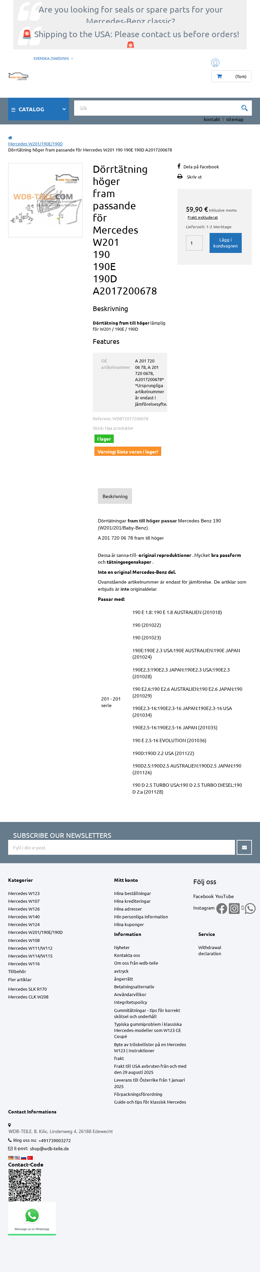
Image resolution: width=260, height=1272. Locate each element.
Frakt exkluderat (203, 217)
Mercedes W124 (24, 924)
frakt (119, 1058)
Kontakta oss (127, 955)
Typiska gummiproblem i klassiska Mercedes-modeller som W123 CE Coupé (148, 1030)
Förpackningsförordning (138, 1094)
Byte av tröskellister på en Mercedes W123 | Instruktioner (150, 1047)
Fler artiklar (19, 979)
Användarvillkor (130, 994)
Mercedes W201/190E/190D (35, 932)
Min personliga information (141, 916)
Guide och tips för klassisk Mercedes (150, 1102)
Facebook (203, 896)
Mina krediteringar (132, 901)
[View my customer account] (216, 62)
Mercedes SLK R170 (27, 989)
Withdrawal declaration (209, 950)
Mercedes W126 (24, 909)
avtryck (121, 971)
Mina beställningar (132, 893)
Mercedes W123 (24, 893)
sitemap (234, 119)
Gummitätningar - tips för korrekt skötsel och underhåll (147, 1013)
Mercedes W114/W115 (30, 956)
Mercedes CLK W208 (28, 996)
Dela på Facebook (201, 166)
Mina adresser (128, 909)
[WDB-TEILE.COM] (18, 74)
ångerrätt (123, 979)
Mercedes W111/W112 (30, 948)
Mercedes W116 (24, 963)
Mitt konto (126, 880)
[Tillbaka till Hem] (10, 137)
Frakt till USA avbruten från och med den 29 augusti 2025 (150, 1069)
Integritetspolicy (130, 1002)
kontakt (212, 119)
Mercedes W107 (24, 901)
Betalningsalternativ (134, 986)
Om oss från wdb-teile (136, 963)
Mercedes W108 (24, 940)
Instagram (204, 907)
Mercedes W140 (24, 916)
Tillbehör (17, 971)
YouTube (224, 896)
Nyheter (122, 947)
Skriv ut (194, 177)
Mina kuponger (129, 924)
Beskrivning (115, 496)
